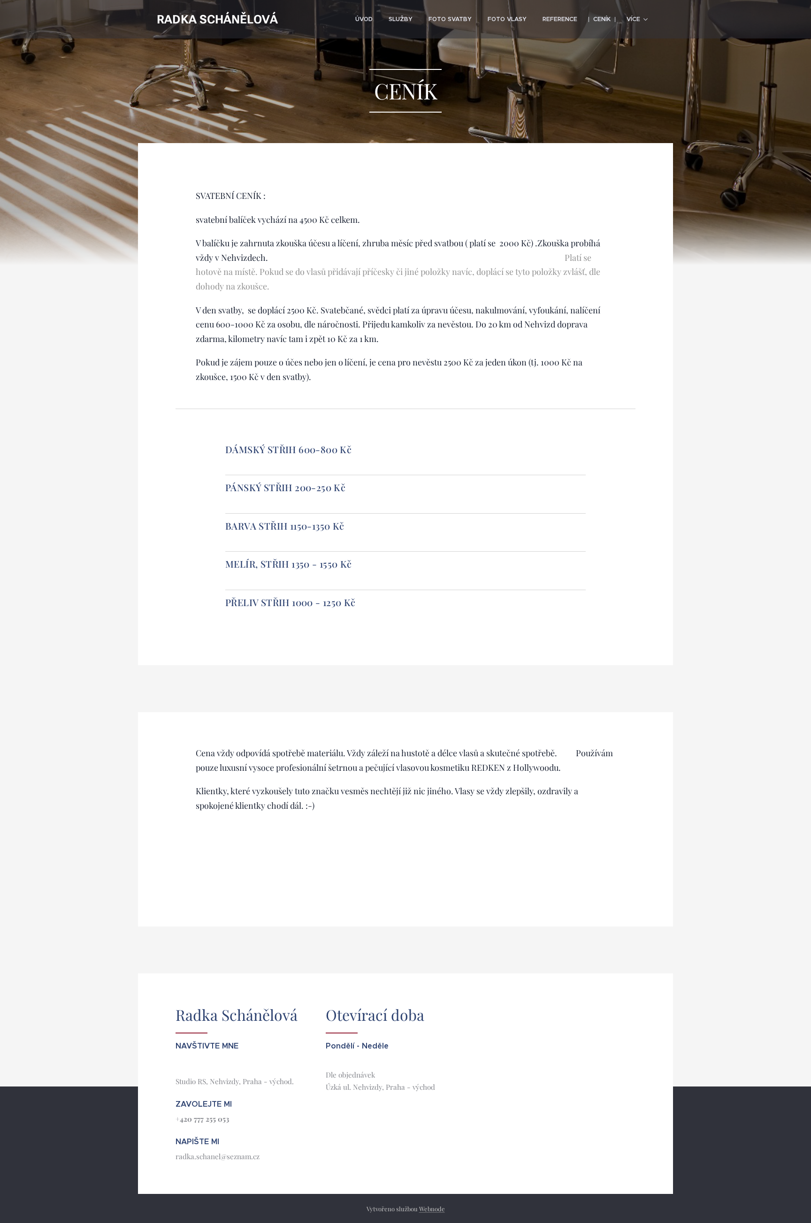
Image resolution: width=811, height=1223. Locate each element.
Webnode (432, 1209)
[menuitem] (364, 19)
